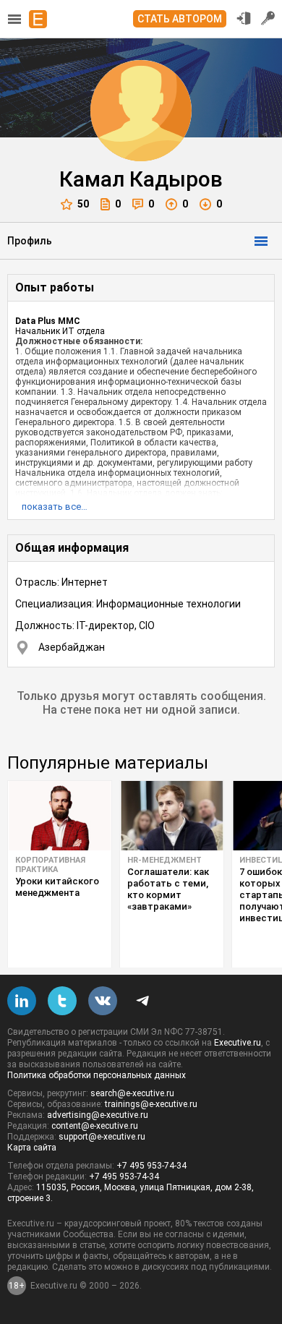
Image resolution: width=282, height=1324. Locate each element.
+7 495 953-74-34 (151, 1166)
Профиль (29, 241)
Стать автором (179, 19)
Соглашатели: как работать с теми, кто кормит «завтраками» (168, 889)
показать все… (54, 506)
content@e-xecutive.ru (94, 1126)
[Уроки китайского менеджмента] (59, 815)
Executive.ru (237, 1043)
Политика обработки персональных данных (96, 1075)
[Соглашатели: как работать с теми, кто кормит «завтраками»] (171, 815)
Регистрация (268, 18)
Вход (243, 18)
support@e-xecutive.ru (102, 1137)
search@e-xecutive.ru (132, 1093)
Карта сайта (31, 1148)
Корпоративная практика (50, 864)
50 (83, 204)
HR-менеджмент (164, 860)
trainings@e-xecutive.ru (151, 1104)
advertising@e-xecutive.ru (97, 1115)
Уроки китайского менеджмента (57, 887)
